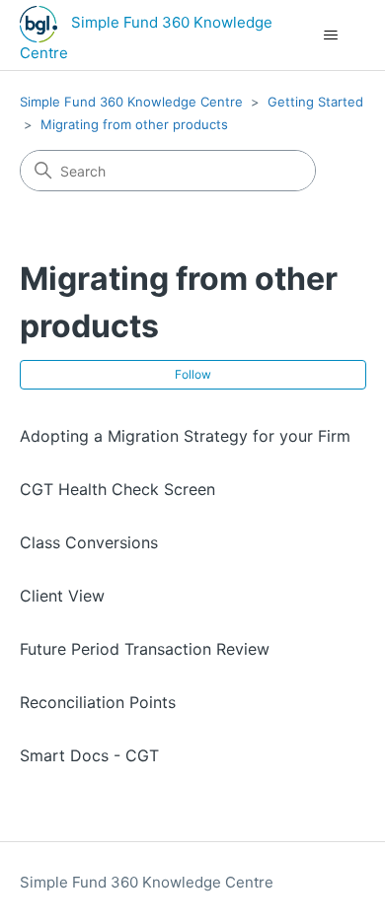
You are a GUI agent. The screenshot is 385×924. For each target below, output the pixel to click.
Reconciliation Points (98, 702)
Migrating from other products (134, 124)
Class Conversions (89, 542)
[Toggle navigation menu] (331, 35)
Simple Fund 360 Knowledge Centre (131, 101)
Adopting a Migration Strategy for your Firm (185, 436)
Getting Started (315, 101)
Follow (193, 374)
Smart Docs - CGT (89, 755)
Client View (62, 595)
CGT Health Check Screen (117, 489)
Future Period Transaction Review (145, 649)
